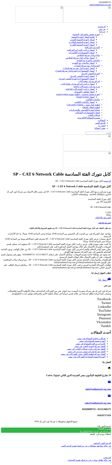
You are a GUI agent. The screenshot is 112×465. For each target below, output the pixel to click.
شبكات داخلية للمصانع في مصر (91, 338)
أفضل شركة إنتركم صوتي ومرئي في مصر (86, 351)
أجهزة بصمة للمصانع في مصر (92, 341)
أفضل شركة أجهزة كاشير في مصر (89, 346)
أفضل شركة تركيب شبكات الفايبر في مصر (86, 349)
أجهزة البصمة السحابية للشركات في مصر (86, 357)
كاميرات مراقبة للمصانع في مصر (90, 344)
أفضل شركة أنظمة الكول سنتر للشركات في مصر (83, 354)
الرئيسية (107, 181)
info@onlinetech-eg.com (100, 5)
